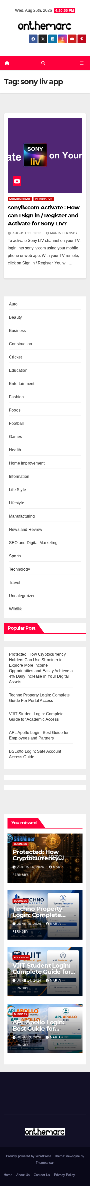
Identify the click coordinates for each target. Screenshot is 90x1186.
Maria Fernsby (64, 233)
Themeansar (45, 1162)
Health (15, 450)
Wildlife (16, 609)
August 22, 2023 (27, 233)
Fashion (16, 397)
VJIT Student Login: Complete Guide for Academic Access (41, 972)
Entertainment (19, 198)
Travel (14, 582)
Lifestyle (16, 503)
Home (8, 1175)
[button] (43, 63)
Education (18, 370)
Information (43, 198)
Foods (14, 410)
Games (15, 437)
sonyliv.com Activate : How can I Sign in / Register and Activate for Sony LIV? (43, 215)
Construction (20, 344)
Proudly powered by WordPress (29, 1156)
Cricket (15, 357)
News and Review (25, 529)
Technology (19, 569)
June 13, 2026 (29, 1037)
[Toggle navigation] (82, 63)
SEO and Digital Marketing (33, 543)
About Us (23, 1175)
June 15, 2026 (29, 924)
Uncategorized (22, 596)
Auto (13, 304)
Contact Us (42, 1175)
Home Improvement (26, 463)
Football (16, 423)
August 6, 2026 (31, 867)
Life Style (17, 490)
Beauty (15, 317)
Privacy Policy (64, 1175)
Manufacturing (22, 516)
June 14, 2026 (29, 980)
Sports (15, 556)
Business (17, 330)
